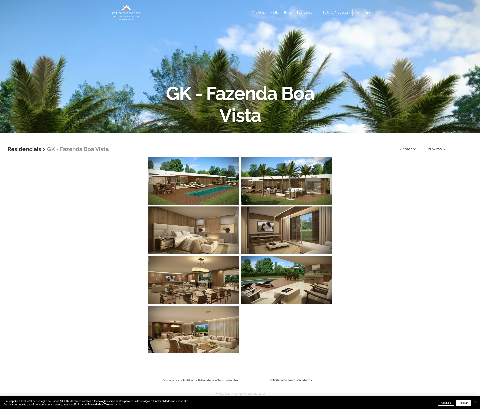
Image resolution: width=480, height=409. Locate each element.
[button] (259, 12)
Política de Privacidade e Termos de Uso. (98, 404)
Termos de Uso (228, 380)
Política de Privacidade (198, 380)
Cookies (446, 402)
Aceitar (464, 402)
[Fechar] (475, 402)
